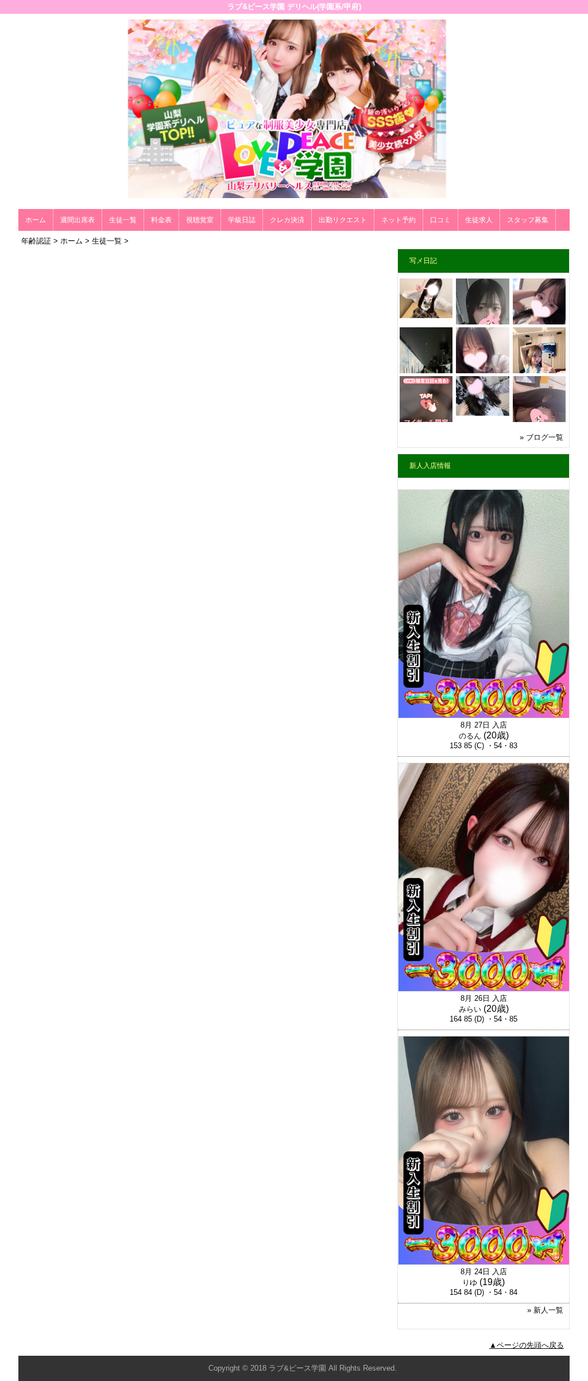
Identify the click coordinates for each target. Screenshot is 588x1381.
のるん (470, 736)
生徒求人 (479, 220)
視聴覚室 (200, 220)
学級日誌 (242, 220)
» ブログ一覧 (541, 437)
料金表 (161, 220)
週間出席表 (77, 220)
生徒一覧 (123, 220)
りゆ (469, 1282)
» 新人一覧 (545, 1310)
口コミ (440, 220)
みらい (470, 1009)
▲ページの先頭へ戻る (526, 1345)
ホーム (35, 220)
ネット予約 (398, 220)
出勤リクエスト (343, 220)
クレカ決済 (287, 220)
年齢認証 (36, 241)
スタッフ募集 (527, 220)
